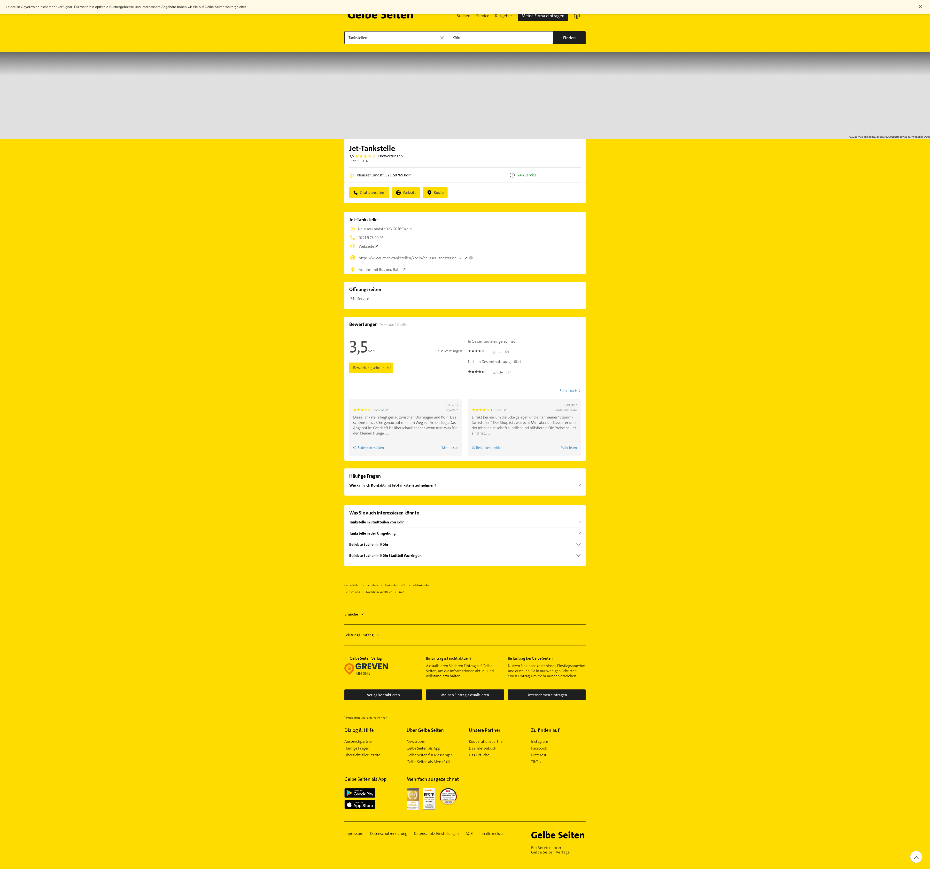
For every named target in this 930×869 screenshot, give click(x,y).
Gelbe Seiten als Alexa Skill (428, 761)
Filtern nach (568, 390)
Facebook (539, 748)
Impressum (353, 833)
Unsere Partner (484, 730)
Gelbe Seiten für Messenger (429, 755)
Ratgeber (503, 16)
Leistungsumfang (359, 635)
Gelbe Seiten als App (423, 748)
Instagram (539, 741)
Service (482, 16)
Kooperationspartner (486, 741)
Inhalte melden (492, 833)
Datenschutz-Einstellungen (436, 833)
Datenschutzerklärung (388, 833)
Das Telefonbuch (482, 748)
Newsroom (416, 741)
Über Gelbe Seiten (425, 730)
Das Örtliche (479, 755)
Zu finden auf (545, 730)
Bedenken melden (370, 447)
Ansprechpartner (358, 741)
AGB (469, 833)
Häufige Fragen (356, 748)
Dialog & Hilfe (359, 730)
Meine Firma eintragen (543, 16)
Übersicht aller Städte (362, 755)
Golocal (378, 410)
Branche (351, 614)
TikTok (536, 761)
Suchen (463, 16)
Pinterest (538, 755)
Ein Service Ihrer (550, 849)
